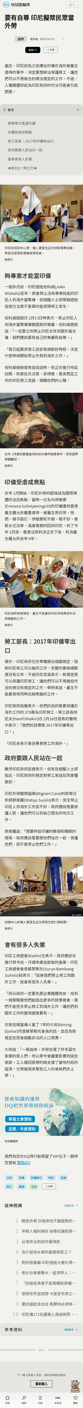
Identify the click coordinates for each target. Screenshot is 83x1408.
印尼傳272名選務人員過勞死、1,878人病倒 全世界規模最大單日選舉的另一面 (50, 1314)
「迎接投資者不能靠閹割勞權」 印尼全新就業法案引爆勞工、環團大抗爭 (49, 1283)
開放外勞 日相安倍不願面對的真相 (49, 1221)
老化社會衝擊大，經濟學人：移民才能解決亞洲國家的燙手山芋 (49, 1273)
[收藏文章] (63, 39)
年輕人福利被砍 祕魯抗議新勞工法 (49, 1231)
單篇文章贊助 (20, 1119)
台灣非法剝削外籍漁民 (41, 1241)
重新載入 (41, 1384)
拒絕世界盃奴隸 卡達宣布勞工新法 (49, 1294)
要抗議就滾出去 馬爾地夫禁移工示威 (49, 1304)
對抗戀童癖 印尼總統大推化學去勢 (49, 1263)
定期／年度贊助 (22, 1129)
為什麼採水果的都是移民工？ (47, 1252)
